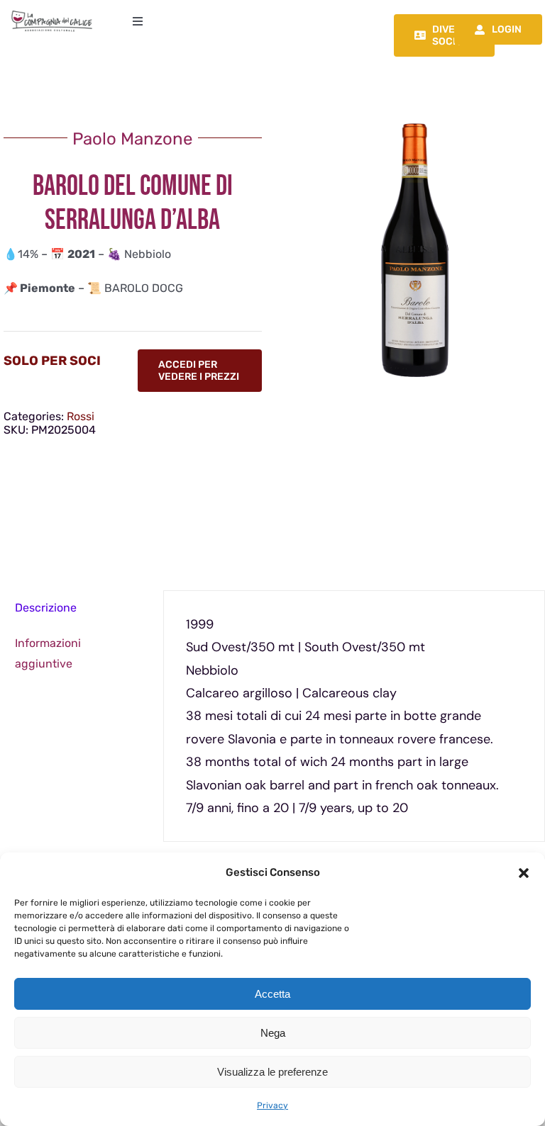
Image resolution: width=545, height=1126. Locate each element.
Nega (272, 1033)
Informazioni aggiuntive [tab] (48, 653)
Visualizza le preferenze (272, 1072)
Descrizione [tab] (46, 607)
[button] (524, 873)
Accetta (272, 994)
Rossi (80, 416)
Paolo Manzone (132, 139)
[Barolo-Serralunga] (412, 250)
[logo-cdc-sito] (52, 12)
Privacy (272, 1105)
